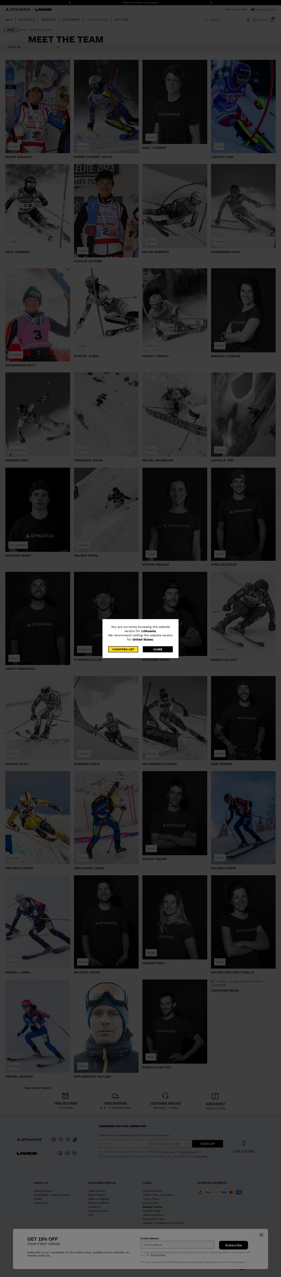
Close (157, 649)
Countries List (123, 649)
